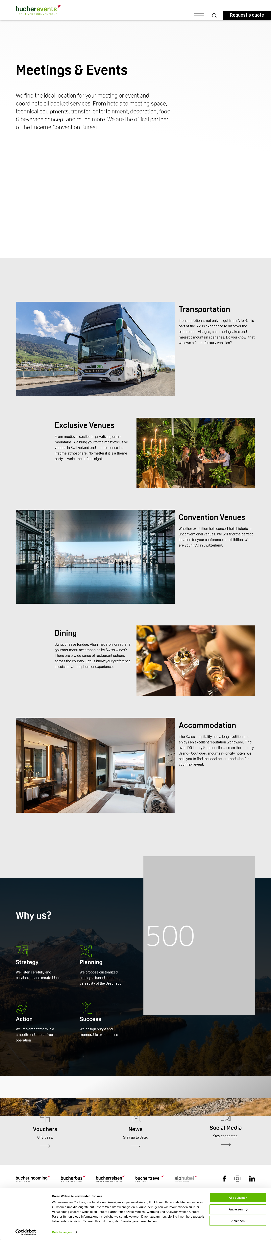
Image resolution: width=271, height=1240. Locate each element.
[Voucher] (45, 1146)
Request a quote (247, 15)
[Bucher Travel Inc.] (30, 10)
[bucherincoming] (33, 1179)
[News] (135, 1146)
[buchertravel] (150, 1179)
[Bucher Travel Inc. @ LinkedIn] (252, 1180)
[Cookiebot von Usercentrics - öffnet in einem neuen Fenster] (25, 1232)
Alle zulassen (238, 1197)
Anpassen (236, 1209)
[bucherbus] (73, 1179)
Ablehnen (238, 1221)
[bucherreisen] (110, 1179)
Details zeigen (62, 1232)
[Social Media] (226, 1145)
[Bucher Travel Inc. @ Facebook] (224, 1180)
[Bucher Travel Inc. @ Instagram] (237, 1180)
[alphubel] (186, 1179)
